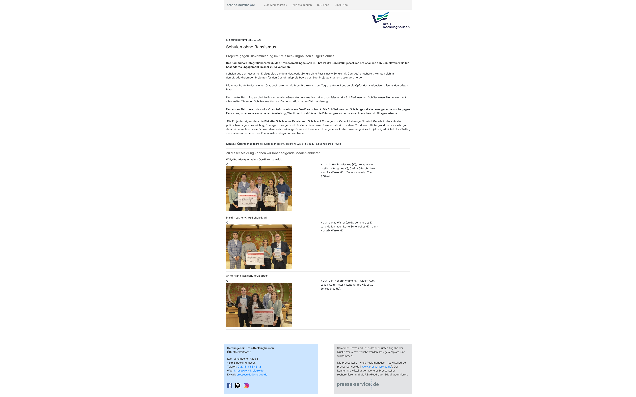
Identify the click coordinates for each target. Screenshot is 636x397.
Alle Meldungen (302, 4)
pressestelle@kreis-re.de (252, 374)
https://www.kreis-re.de (249, 370)
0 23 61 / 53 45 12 (249, 366)
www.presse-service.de (376, 366)
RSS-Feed (322, 4)
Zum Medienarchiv (275, 4)
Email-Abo (341, 4)
